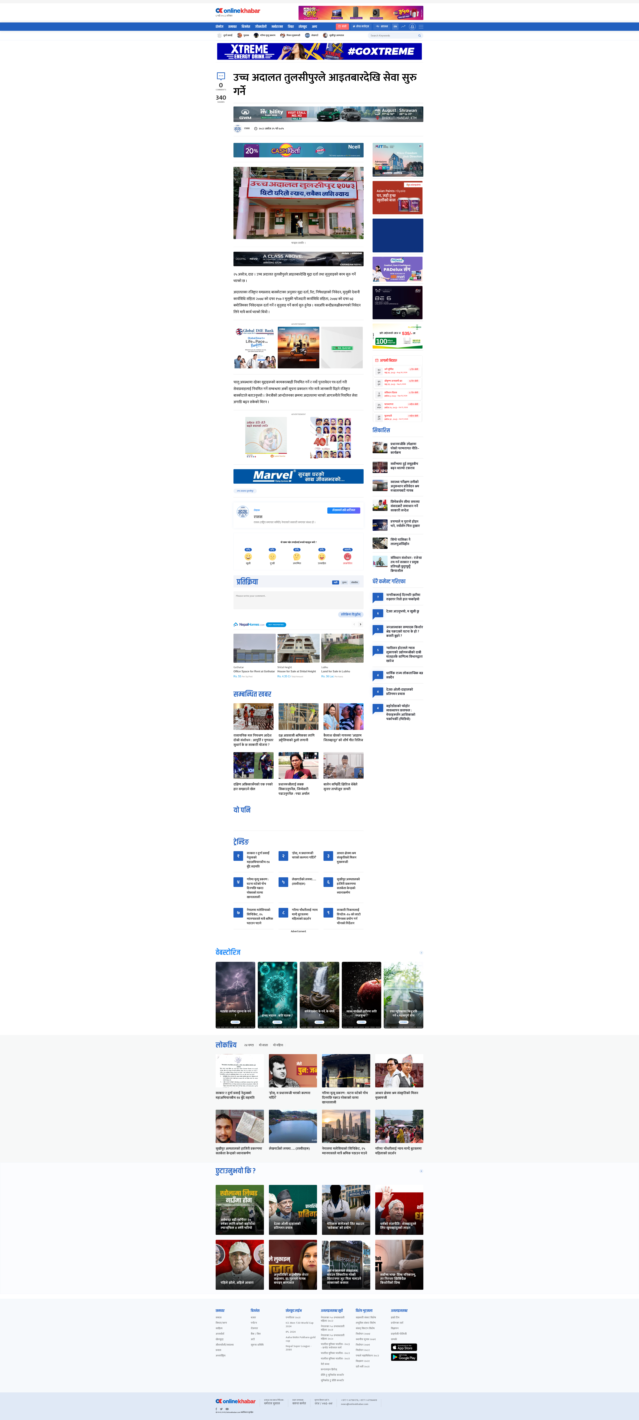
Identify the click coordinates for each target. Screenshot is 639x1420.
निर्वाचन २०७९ (363, 1345)
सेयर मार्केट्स (362, 26)
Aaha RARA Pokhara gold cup (301, 1339)
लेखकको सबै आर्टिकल (343, 510)
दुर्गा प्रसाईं (227, 35)
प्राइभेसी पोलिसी (399, 1334)
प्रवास (218, 1350)
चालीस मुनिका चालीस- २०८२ (335, 1353)
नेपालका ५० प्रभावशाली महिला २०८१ (332, 1328)
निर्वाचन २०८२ (363, 1350)
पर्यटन (254, 1323)
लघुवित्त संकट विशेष (366, 1323)
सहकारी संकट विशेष (366, 1318)
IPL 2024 (291, 1332)
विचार (291, 26)
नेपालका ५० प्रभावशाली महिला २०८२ (332, 1319)
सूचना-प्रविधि (257, 1345)
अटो (253, 1339)
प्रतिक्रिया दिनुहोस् (351, 614)
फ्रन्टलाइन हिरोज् (329, 1369)
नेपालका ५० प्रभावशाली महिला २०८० (332, 1337)
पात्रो (344, 26)
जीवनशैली (261, 26)
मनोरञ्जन (277, 26)
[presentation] (354, 624)
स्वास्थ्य (384, 26)
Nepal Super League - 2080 (299, 1348)
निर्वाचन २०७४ (363, 1334)
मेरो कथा (325, 1364)
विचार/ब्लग (221, 1323)
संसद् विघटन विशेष (365, 1328)
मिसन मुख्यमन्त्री (293, 35)
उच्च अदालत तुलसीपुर (245, 491)
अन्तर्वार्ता (220, 1334)
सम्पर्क (394, 1339)
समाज (218, 1318)
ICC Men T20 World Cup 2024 (300, 1324)
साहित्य (219, 1328)
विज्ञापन (395, 1328)
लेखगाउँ (314, 35)
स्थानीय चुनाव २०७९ (366, 1339)
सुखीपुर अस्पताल (336, 35)
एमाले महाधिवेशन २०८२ (367, 1356)
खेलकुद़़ (219, 1339)
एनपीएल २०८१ (293, 1318)
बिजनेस (246, 26)
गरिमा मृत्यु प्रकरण (267, 35)
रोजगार (254, 1328)
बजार (253, 1318)
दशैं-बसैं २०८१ (363, 1367)
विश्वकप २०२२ (363, 1361)
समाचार (232, 26)
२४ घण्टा (249, 1045)
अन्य (314, 26)
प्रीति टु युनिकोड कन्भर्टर (332, 1375)
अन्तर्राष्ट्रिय (220, 1356)
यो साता (263, 1045)
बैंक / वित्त (256, 1334)
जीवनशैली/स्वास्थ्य (225, 1345)
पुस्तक (246, 35)
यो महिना (278, 1045)
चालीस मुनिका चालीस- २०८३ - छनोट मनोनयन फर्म (335, 1346)
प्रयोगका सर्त (397, 1323)
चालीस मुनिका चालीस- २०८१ (335, 1359)
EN (395, 26)
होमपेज (219, 26)
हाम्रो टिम (395, 1318)
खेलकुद (303, 26)
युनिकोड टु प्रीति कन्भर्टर (332, 1380)
